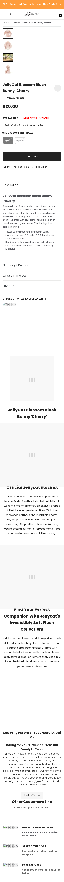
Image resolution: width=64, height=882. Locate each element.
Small (8, 140)
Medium (20, 140)
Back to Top (31, 795)
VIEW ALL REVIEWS (15, 98)
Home (6, 22)
